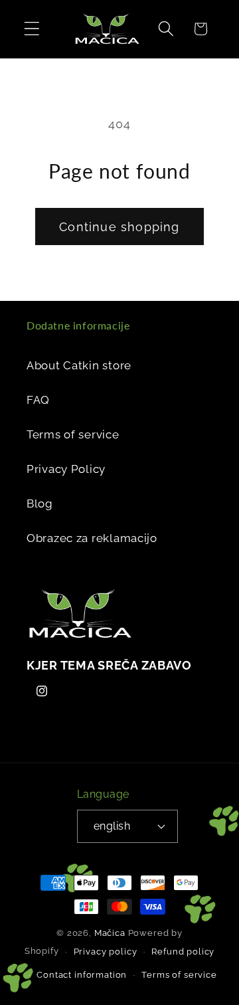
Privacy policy (105, 952)
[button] (32, 28)
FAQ (38, 400)
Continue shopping (119, 227)
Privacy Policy (66, 469)
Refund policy (182, 952)
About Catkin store (79, 365)
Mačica (109, 933)
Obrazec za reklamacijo (92, 538)
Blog (40, 503)
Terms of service (73, 434)
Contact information (82, 975)
